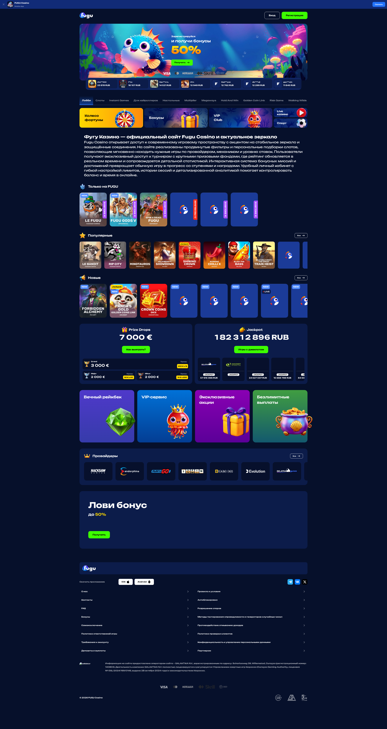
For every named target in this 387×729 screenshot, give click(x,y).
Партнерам (204, 651)
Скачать (379, 4)
